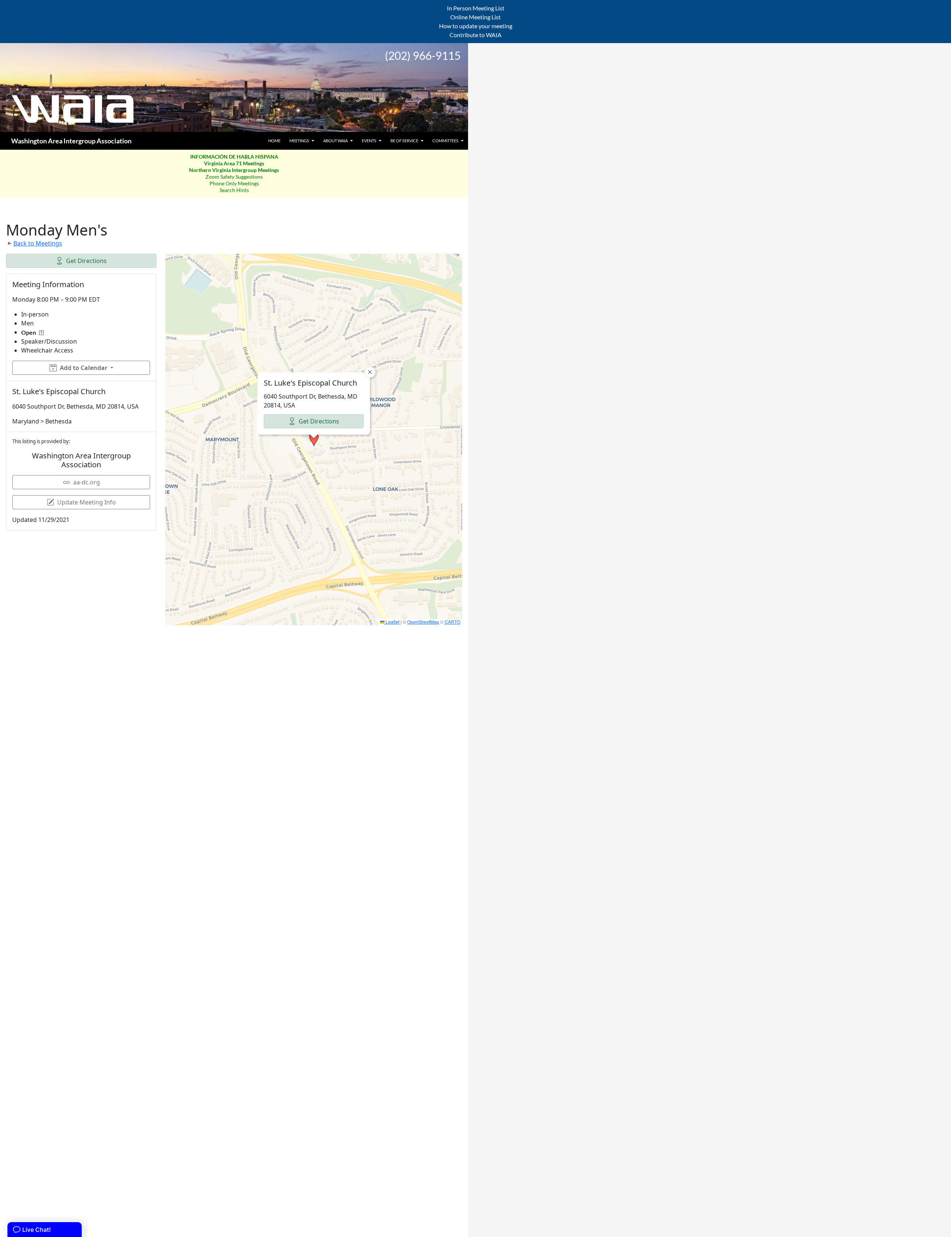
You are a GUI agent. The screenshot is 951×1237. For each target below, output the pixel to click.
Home (274, 140)
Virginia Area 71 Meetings (234, 163)
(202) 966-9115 (423, 55)
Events (369, 140)
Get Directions (86, 261)
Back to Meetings (37, 243)
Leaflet (391, 621)
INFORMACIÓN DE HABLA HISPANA (234, 156)
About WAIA (335, 140)
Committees (445, 140)
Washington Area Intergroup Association (71, 141)
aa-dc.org (86, 482)
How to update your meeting (475, 25)
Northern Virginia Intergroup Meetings (234, 170)
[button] (314, 439)
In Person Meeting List (475, 8)
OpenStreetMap (423, 621)
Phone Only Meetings (234, 183)
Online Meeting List (475, 16)
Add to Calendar (83, 368)
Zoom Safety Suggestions (234, 176)
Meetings (299, 140)
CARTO (452, 621)
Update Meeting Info (86, 502)
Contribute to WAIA (475, 34)
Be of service (404, 140)
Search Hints (234, 190)
